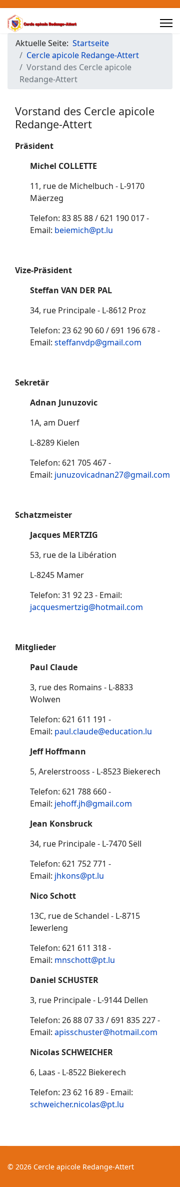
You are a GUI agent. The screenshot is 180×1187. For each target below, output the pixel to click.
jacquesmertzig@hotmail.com (86, 607)
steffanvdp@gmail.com (98, 342)
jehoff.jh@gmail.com (93, 803)
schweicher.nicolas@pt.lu (77, 1104)
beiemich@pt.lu (83, 230)
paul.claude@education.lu (103, 731)
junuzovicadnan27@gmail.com (112, 474)
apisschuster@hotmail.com (106, 1032)
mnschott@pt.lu (84, 959)
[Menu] (166, 23)
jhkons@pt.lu (79, 875)
